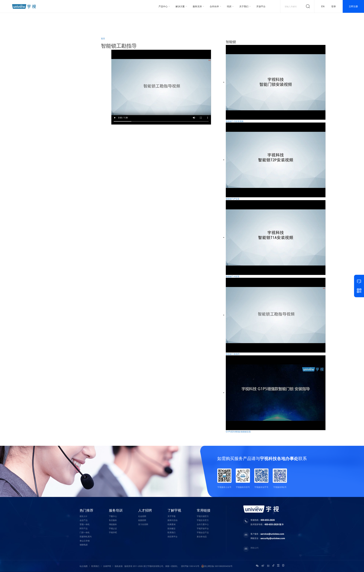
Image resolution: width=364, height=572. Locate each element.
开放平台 (260, 6)
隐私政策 (119, 566)
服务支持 (197, 6)
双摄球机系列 (86, 536)
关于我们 (243, 6)
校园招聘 (142, 520)
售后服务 (113, 520)
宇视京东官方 (203, 520)
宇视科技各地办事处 (279, 458)
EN (322, 6)
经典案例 (171, 524)
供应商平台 (172, 536)
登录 (333, 6)
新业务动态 (202, 536)
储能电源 (84, 544)
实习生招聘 (143, 524)
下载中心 (113, 516)
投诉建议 (171, 528)
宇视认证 (113, 528)
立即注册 (353, 6)
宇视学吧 (113, 532)
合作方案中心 (203, 524)
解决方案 (180, 6)
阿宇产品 (84, 528)
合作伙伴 (214, 6)
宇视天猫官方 (203, 516)
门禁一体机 (85, 532)
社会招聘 (142, 516)
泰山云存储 (85, 540)
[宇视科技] (23, 6)
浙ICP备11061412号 (190, 566)
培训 (229, 6)
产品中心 (163, 6)
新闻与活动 (172, 520)
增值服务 (113, 524)
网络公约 (254, 547)
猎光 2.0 (83, 516)
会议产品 (84, 520)
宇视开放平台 (203, 528)
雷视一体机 (85, 524)
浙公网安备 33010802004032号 (218, 566)
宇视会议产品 (203, 532)
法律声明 (107, 566)
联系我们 (171, 532)
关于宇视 (171, 516)
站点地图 (84, 566)
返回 (103, 38)
